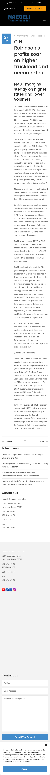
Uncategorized (38, 35)
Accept (25, 769)
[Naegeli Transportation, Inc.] (19, 20)
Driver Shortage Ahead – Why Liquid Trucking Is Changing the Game (23, 456)
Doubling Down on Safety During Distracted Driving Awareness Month (25, 465)
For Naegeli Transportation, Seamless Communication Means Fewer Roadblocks (20, 474)
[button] (46, 745)
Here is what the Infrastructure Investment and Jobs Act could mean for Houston (23, 483)
